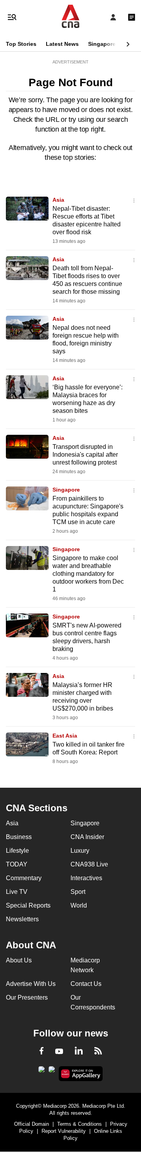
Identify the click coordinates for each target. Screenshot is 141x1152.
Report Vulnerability (64, 1131)
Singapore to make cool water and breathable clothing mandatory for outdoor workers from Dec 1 (88, 574)
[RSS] (98, 1052)
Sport (77, 891)
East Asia (64, 735)
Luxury (79, 850)
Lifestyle (17, 850)
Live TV (16, 891)
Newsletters (22, 919)
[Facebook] (41, 1052)
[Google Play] (41, 1071)
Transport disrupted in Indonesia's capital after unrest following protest (85, 454)
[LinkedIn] (79, 1052)
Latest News (62, 44)
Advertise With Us (31, 983)
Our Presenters (27, 997)
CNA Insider (87, 837)
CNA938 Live (89, 864)
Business (19, 837)
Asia (58, 200)
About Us (19, 960)
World (78, 905)
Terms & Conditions (79, 1124)
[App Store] (52, 1071)
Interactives (86, 878)
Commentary (24, 878)
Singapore (102, 44)
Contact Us (85, 983)
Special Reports (28, 905)
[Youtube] (59, 1052)
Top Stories (21, 44)
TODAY (16, 864)
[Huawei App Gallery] (81, 1073)
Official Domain (31, 1124)
